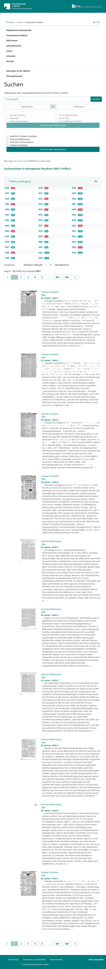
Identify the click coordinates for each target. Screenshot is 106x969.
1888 (74, 209)
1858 (7, 198)
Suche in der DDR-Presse (53, 125)
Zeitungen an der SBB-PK (18, 71)
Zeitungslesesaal (14, 76)
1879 (40, 236)
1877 (40, 225)
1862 (7, 220)
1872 (40, 198)
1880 (40, 241)
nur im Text (63, 118)
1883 (40, 258)
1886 (74, 198)
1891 (74, 225)
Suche (19, 22)
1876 (40, 220)
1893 (74, 236)
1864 (7, 231)
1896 (74, 252)
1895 (74, 247)
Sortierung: (9, 265)
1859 (7, 204)
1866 (7, 241)
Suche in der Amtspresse (53, 149)
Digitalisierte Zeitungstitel (18, 30)
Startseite (10, 22)
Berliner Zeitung (17, 115)
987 (57, 277)
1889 (74, 214)
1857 (7, 193)
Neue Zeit (14, 118)
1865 (7, 236)
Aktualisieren (62, 264)
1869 (7, 258)
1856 (7, 187)
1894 (74, 241)
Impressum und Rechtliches (34, 959)
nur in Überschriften (67, 115)
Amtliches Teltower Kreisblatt (23, 136)
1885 (74, 193)
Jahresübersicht (13, 45)
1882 (40, 252)
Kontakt (10, 61)
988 (67, 277)
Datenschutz (13, 959)
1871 (40, 193)
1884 (74, 187)
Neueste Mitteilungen (20, 139)
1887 (74, 204)
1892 (74, 231)
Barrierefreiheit (56, 959)
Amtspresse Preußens (16, 35)
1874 (40, 209)
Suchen (96, 99)
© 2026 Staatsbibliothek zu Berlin (35, 964)
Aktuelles (10, 56)
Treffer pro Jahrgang (20, 181)
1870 (40, 187)
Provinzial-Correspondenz (22, 142)
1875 (40, 214)
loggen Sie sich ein (15, 161)
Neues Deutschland (19, 121)
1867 (7, 247)
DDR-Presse (11, 40)
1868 (7, 252)
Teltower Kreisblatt (18, 145)
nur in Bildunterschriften (70, 121)
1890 (74, 220)
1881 (40, 247)
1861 (7, 214)
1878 (40, 231)
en (98, 22)
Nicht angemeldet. (96, 959)
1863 (7, 225)
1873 (40, 204)
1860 (7, 209)
